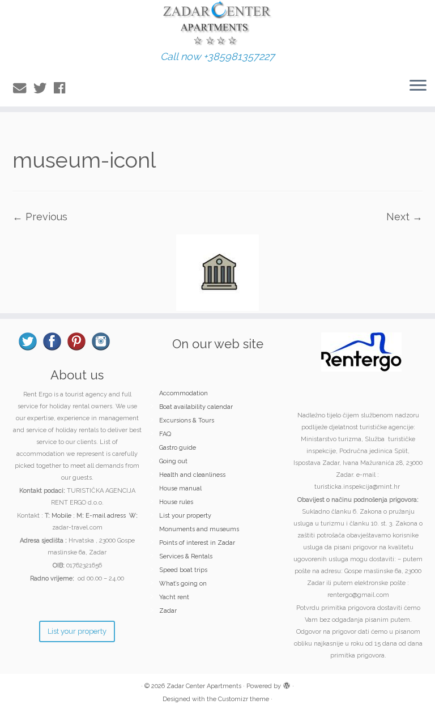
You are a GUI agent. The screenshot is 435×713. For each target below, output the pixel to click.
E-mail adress (106, 515)
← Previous (39, 217)
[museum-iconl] (217, 271)
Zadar (168, 610)
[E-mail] (23, 88)
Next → (404, 217)
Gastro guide (177, 447)
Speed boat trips (183, 570)
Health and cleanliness (192, 475)
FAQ (165, 434)
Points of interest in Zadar (197, 543)
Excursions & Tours (186, 420)
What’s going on (183, 583)
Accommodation (183, 393)
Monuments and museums (199, 529)
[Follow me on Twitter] (43, 88)
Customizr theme (243, 699)
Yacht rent (174, 597)
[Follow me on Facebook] (63, 88)
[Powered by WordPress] (287, 684)
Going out (173, 461)
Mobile (61, 515)
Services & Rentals (185, 556)
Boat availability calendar (196, 407)
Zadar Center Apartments (204, 686)
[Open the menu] (418, 86)
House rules (176, 502)
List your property (185, 515)
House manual (180, 488)
